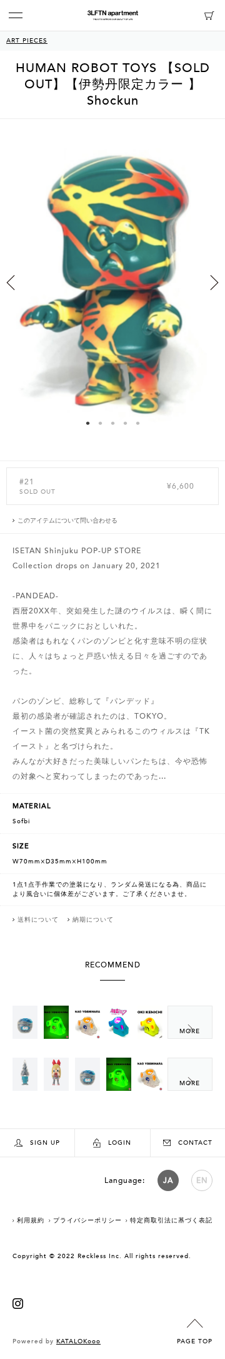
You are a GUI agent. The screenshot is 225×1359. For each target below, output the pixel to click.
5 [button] (137, 423)
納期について (93, 920)
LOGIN (119, 1143)
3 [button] (112, 423)
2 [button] (100, 423)
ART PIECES (27, 40)
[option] (112, 289)
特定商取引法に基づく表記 (171, 1220)
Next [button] (214, 282)
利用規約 (30, 1220)
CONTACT (195, 1143)
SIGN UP (45, 1143)
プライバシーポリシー (87, 1220)
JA (168, 1180)
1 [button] (87, 423)
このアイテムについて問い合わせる (68, 521)
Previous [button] (10, 282)
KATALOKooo (78, 1341)
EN (202, 1180)
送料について (38, 920)
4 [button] (125, 423)
